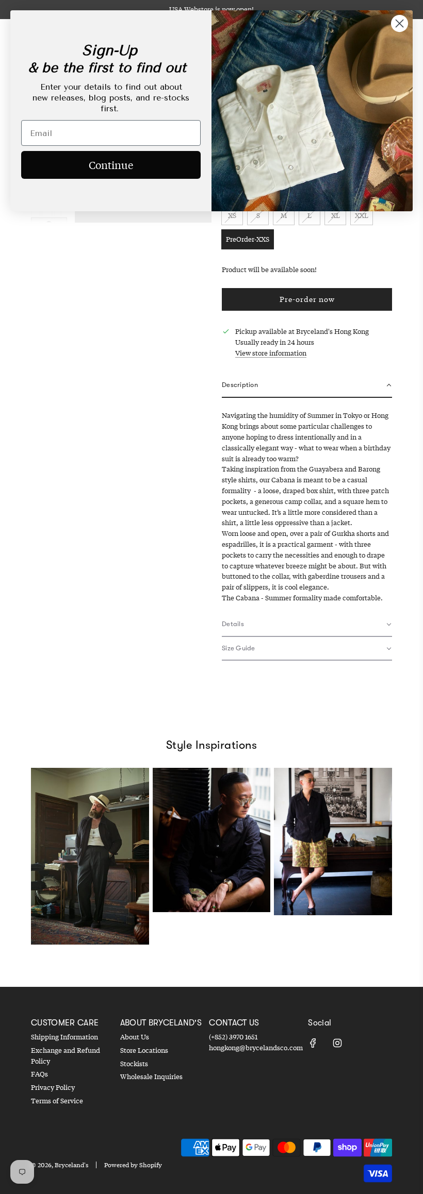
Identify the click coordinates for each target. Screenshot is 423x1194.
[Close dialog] (400, 23)
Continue (111, 165)
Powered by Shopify (133, 1165)
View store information (270, 353)
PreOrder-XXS (247, 239)
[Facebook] (313, 1043)
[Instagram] (337, 1043)
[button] (307, 386)
